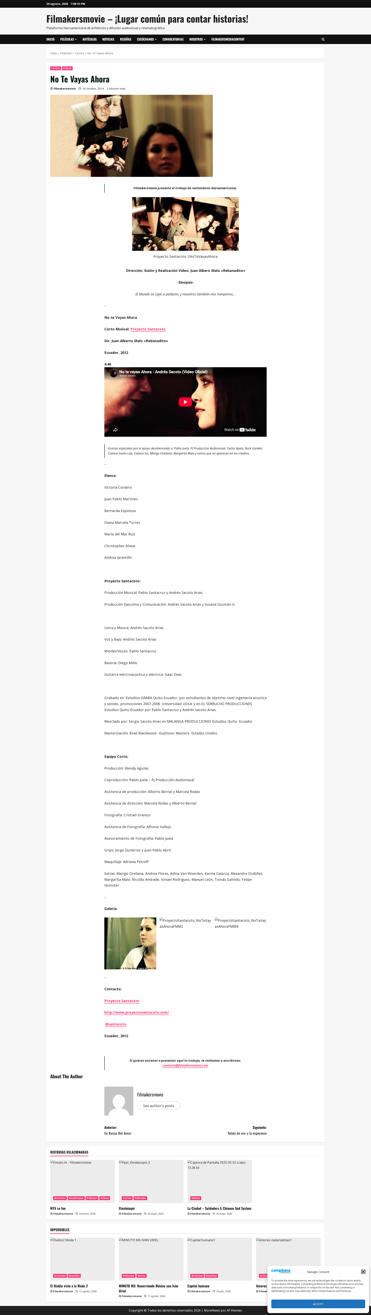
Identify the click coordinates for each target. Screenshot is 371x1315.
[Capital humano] (219, 1259)
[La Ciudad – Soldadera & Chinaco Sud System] (219, 1181)
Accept (318, 1304)
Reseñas (125, 39)
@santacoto (115, 1024)
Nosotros (196, 39)
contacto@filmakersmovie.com (185, 1065)
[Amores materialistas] (288, 1259)
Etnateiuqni (127, 1208)
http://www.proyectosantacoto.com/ (136, 1012)
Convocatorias (173, 39)
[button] (363, 1272)
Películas (67, 39)
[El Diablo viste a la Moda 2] (82, 1259)
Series (142, 1275)
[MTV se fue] (82, 1181)
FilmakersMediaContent (227, 39)
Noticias (108, 39)
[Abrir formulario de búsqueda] (323, 39)
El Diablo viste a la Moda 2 (69, 1285)
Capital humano (198, 1285)
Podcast (92, 1198)
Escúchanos (145, 39)
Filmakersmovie (65, 88)
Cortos (55, 68)
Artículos (90, 39)
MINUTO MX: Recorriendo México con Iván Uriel (148, 1288)
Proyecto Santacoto (148, 329)
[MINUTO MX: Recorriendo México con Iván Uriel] (151, 1259)
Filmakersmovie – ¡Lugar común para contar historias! (147, 18)
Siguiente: (247, 1130)
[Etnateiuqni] (151, 1181)
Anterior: (117, 1130)
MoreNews (212, 1310)
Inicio (50, 39)
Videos (67, 68)
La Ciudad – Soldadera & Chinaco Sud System (219, 1208)
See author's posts (158, 1105)
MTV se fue (58, 1208)
